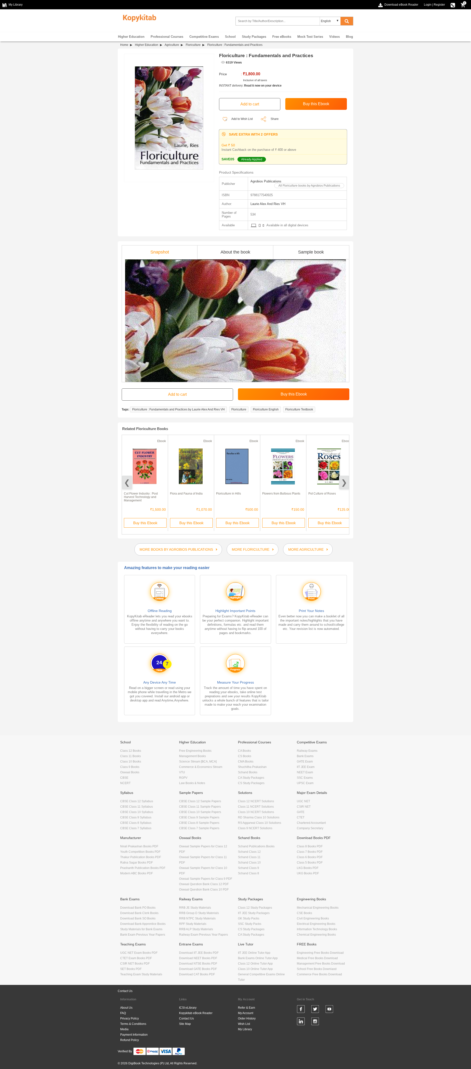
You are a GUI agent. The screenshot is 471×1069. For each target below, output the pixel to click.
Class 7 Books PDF (310, 851)
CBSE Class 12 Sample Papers (200, 801)
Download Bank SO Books (138, 918)
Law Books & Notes (192, 783)
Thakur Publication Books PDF (140, 857)
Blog (349, 36)
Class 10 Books (130, 761)
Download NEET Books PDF (198, 958)
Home (124, 45)
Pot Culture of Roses (322, 493)
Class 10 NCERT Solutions (256, 812)
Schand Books (247, 772)
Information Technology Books (317, 929)
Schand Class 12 (249, 851)
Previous (127, 482)
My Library (245, 1029)
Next (344, 482)
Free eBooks (281, 36)
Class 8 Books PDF (310, 846)
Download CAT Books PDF (197, 974)
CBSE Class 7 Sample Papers (199, 828)
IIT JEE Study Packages (254, 913)
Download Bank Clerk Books (139, 913)
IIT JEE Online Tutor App (254, 952)
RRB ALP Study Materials (196, 929)
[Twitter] (315, 1010)
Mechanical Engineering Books (318, 907)
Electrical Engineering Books (316, 924)
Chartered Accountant (311, 823)
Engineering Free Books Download (320, 952)
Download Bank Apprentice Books (143, 924)
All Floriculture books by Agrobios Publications (309, 185)
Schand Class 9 (248, 868)
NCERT (125, 783)
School (230, 36)
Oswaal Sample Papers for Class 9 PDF (205, 878)
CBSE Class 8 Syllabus (135, 823)
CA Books (244, 750)
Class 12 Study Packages (255, 907)
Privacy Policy (129, 1018)
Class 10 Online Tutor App (255, 969)
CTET (300, 817)
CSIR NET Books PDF (135, 963)
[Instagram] (315, 1022)
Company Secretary (310, 828)
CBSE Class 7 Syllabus (135, 828)
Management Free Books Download (321, 963)
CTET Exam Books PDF (136, 958)
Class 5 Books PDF (310, 862)
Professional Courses (167, 36)
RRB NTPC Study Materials (197, 918)
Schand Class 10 (249, 862)
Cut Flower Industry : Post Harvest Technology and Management (141, 497)
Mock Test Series (310, 36)
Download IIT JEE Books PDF (199, 952)
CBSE (124, 777)
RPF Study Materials (192, 924)
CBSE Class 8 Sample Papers (199, 823)
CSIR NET (304, 806)
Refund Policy (129, 1040)
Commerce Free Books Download (319, 974)
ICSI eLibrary (187, 1007)
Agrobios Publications (265, 181)
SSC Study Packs (249, 924)
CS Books (244, 756)
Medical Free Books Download (317, 958)
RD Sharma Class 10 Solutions (258, 817)
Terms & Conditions (133, 1024)
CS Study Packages (251, 783)
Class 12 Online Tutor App (255, 963)
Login (428, 4)
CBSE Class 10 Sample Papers (200, 812)
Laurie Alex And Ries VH (267, 204)
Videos (334, 36)
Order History (247, 1018)
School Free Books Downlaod (317, 969)
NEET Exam (305, 772)
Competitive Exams (204, 36)
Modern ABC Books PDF (136, 873)
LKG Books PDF (307, 868)
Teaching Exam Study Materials (141, 974)
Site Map (185, 1024)
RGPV (183, 777)
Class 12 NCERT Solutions (256, 801)
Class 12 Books (130, 750)
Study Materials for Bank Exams (141, 929)
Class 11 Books (130, 756)
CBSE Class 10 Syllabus (136, 812)
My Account (245, 1013)
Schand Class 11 (249, 857)
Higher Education (131, 36)
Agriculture (172, 45)
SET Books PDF (131, 969)
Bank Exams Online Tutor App (258, 958)
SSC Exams (305, 777)
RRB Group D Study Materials (199, 913)
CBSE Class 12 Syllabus (136, 801)
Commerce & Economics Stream (200, 767)
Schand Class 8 (248, 873)
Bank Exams (305, 756)
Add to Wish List (242, 119)
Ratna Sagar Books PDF (136, 862)
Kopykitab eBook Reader (195, 1013)
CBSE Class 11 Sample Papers (200, 806)
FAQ (123, 1013)
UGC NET (303, 801)
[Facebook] (301, 1010)
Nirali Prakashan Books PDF (139, 846)
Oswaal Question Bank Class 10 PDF (204, 889)
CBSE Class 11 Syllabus (136, 806)
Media (124, 1029)
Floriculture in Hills (228, 493)
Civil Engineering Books (313, 918)
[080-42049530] (453, 4)
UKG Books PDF (308, 873)
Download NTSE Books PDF (198, 963)
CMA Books (245, 761)
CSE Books (304, 913)
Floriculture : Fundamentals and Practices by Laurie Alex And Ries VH (178, 409)
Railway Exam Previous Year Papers (203, 934)
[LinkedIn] (301, 1022)
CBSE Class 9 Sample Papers (199, 817)
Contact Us (125, 991)
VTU (182, 772)
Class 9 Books (129, 767)
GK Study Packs (248, 918)
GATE (300, 812)
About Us (126, 1007)
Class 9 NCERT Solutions (255, 828)
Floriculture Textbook (299, 409)
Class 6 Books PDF (310, 857)
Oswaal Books (129, 772)
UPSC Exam (305, 783)
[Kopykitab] (138, 17)
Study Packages (254, 36)
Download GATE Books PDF (198, 969)
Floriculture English (266, 409)
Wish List (244, 1024)
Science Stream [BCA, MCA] (198, 761)
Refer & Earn (246, 1007)
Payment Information (134, 1034)
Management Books (192, 756)
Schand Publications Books (256, 846)
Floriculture (193, 45)
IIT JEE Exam (305, 767)
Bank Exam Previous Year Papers (142, 934)
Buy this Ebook (145, 523)
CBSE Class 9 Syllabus (135, 817)
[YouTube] (329, 1010)
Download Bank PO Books (138, 907)
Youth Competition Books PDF (140, 851)
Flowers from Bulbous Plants (281, 493)
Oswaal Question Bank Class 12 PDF (204, 884)
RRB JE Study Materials (195, 907)
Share (275, 119)
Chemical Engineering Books (316, 934)
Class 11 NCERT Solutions (256, 806)
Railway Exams (307, 750)
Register (439, 4)
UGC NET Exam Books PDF (138, 952)
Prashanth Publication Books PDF (142, 868)
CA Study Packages (251, 777)
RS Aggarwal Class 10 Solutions (259, 823)
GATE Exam (305, 761)
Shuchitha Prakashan (252, 767)
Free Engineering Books (195, 750)
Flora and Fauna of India (186, 493)
